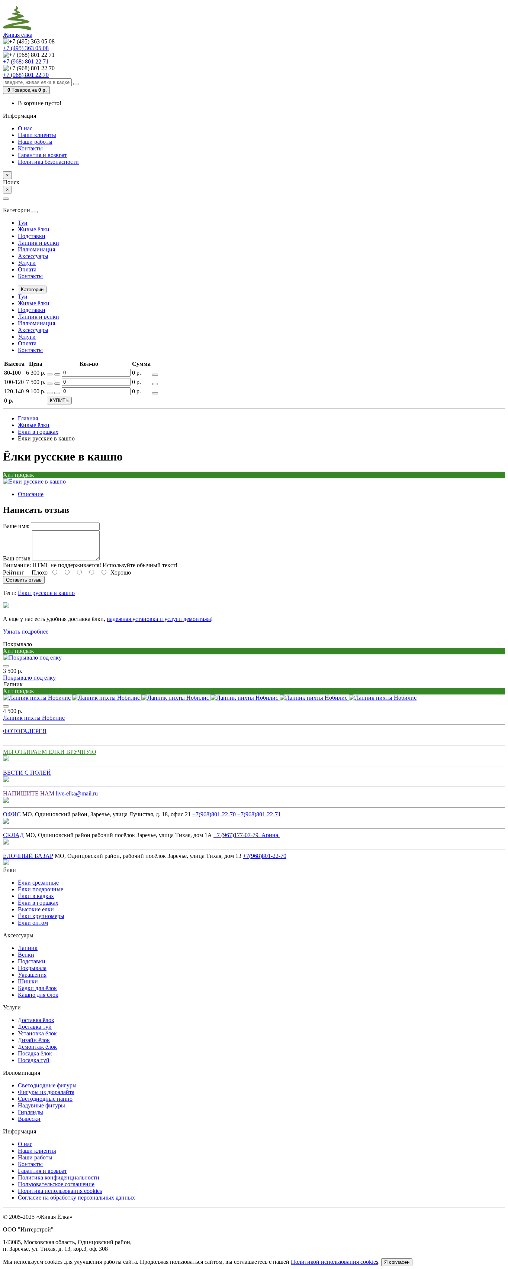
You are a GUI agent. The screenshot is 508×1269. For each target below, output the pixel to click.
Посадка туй (33, 1060)
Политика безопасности (48, 162)
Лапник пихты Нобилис (34, 718)
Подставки (31, 236)
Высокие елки (36, 909)
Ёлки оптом (33, 923)
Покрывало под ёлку (29, 677)
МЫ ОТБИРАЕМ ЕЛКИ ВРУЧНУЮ (49, 752)
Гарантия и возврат (42, 155)
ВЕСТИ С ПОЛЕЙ (27, 772)
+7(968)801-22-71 (259, 814)
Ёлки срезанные (38, 882)
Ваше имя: (16, 526)
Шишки (28, 981)
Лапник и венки (38, 243)
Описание (31, 494)
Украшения (32, 975)
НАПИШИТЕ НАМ (28, 793)
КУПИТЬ (59, 400)
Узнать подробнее (25, 631)
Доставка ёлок (36, 1020)
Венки (26, 954)
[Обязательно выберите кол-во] (155, 375)
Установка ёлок (37, 1033)
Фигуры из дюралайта (46, 1092)
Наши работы (35, 142)
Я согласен (396, 1262)
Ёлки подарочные (40, 889)
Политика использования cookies (60, 1191)
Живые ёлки (33, 229)
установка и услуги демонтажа (171, 619)
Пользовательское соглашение (56, 1184)
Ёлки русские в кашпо (46, 593)
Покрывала (32, 968)
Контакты (30, 148)
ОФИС (12, 814)
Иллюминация (36, 249)
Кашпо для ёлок (38, 995)
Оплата (27, 269)
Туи (23, 222)
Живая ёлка (17, 35)
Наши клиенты (37, 135)
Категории (32, 289)
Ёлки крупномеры (41, 916)
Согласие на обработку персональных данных (76, 1197)
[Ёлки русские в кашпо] (34, 481)
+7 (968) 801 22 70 (26, 75)
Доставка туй (35, 1027)
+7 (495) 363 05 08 (26, 48)
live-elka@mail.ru (77, 793)
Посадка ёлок (35, 1053)
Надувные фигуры (41, 1105)
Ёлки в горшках (38, 902)
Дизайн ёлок (34, 1040)
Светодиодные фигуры (47, 1085)
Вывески (29, 1119)
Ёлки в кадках (36, 896)
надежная (119, 619)
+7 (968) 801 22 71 (26, 61)
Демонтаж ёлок (37, 1047)
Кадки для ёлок (37, 988)
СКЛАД (13, 835)
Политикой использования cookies (334, 1262)
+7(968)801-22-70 (214, 814)
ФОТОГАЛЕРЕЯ (24, 731)
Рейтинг (13, 572)
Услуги (27, 263)
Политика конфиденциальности (58, 1177)
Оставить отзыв (24, 580)
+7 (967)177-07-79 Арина (246, 835)
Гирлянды (30, 1112)
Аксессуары (33, 256)
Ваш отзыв (16, 558)
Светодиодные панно (45, 1099)
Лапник (28, 948)
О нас (25, 128)
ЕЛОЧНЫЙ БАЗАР (28, 856)
